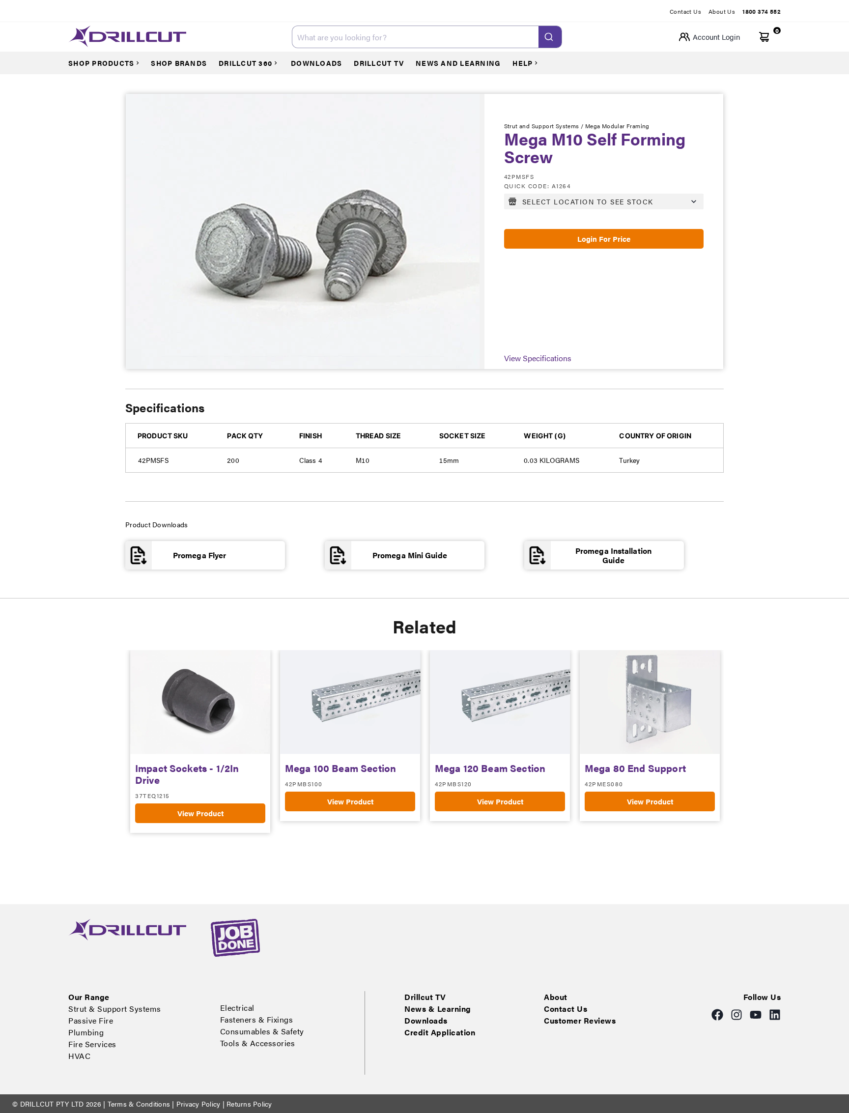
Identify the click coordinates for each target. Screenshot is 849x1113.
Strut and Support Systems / (544, 125)
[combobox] (427, 37)
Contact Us (685, 11)
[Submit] (550, 37)
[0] (764, 37)
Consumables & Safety (262, 1031)
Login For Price (603, 238)
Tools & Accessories (257, 1043)
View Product (200, 813)
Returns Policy (248, 1104)
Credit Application (439, 1032)
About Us (721, 11)
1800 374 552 (761, 11)
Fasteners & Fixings (256, 1019)
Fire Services (92, 1044)
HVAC (79, 1055)
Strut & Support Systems (114, 1008)
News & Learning (437, 1008)
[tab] (689, 11)
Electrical (237, 1007)
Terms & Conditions (138, 1104)
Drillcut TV (425, 996)
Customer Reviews (580, 1020)
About (555, 996)
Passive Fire (90, 1020)
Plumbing (86, 1032)
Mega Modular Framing (617, 125)
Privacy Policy (198, 1104)
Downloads (426, 1020)
